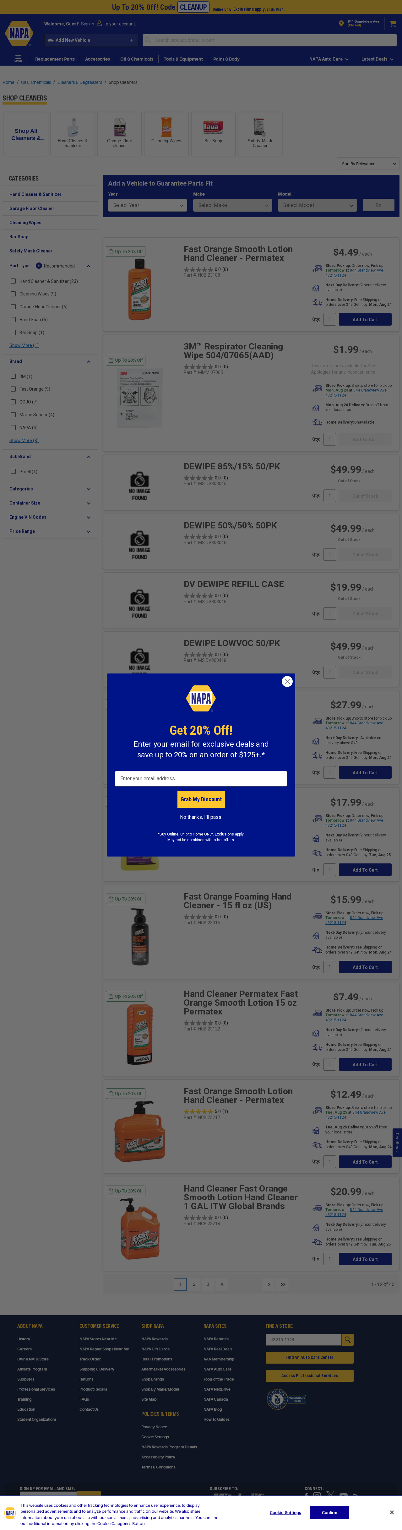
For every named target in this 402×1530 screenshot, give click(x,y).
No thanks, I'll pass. (201, 817)
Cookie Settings (285, 1512)
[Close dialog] (287, 681)
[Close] (392, 1512)
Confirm (330, 1512)
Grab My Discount (201, 799)
